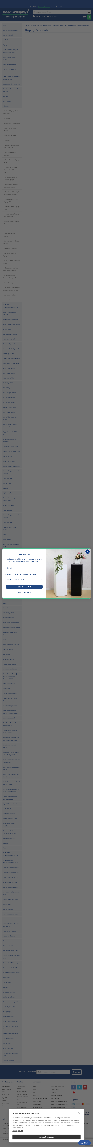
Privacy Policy (17, 1131)
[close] (79, 1113)
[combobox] (23, 579)
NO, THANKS (24, 592)
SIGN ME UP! (24, 587)
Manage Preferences (46, 1137)
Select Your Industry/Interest (22, 574)
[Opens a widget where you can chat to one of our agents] (84, 1143)
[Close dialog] (88, 552)
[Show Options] (41, 579)
